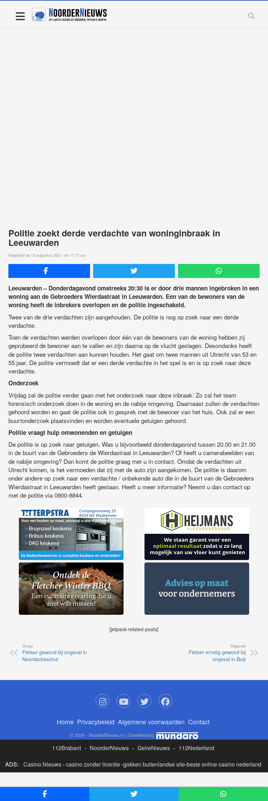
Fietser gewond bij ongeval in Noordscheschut (54, 653)
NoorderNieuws (109, 748)
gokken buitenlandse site (154, 764)
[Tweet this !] (134, 271)
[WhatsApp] (219, 271)
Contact (199, 721)
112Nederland (196, 748)
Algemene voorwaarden (151, 721)
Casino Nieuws (42, 764)
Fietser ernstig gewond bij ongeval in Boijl (217, 653)
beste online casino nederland (224, 764)
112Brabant (66, 748)
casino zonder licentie (93, 764)
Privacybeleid (95, 721)
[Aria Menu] (20, 16)
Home (65, 721)
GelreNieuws (153, 748)
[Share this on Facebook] (49, 271)
